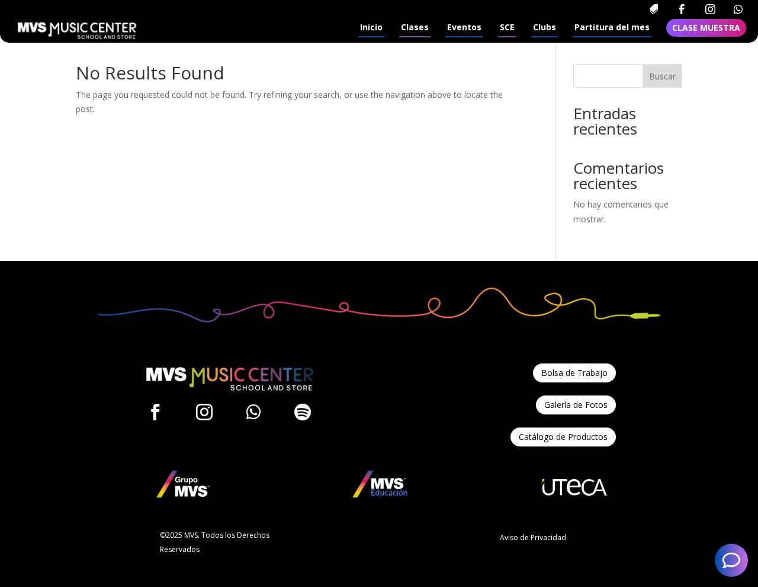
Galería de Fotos (576, 404)
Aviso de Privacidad (533, 537)
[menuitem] (653, 9)
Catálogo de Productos (563, 436)
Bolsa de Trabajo (574, 372)
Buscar (662, 76)
